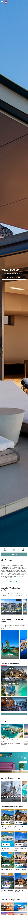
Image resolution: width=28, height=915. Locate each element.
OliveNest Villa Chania (7, 890)
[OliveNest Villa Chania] (7, 881)
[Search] (22, 2)
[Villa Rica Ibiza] (7, 839)
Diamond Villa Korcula (20, 848)
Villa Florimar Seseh (6, 869)
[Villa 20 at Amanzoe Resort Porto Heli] (11, 607)
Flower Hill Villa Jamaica (19, 891)
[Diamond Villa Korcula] (21, 839)
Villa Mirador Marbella (20, 869)
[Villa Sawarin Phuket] (7, 817)
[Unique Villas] (5, 2)
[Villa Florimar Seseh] (7, 860)
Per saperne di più (23, 761)
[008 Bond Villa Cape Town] (21, 817)
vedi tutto (12, 581)
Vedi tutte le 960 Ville (14, 277)
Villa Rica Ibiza (5, 848)
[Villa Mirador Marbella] (21, 860)
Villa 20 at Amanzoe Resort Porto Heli (11, 611)
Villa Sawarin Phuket (6, 827)
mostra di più (14, 713)
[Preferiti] (3, 601)
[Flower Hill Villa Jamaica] (21, 881)
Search (14, 554)
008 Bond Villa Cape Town (20, 827)
